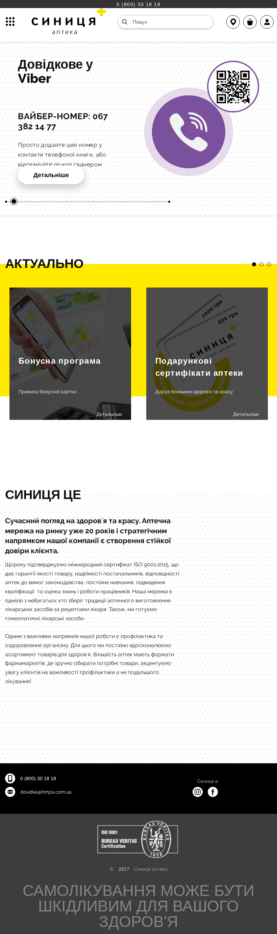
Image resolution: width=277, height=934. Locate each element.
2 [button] (261, 264)
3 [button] (269, 264)
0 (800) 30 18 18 (138, 4)
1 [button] (254, 264)
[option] (138, 126)
